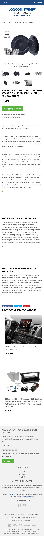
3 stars (9, 449)
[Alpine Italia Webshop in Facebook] (19, 506)
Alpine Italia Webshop (23, 520)
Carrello (39, 2)
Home (3, 23)
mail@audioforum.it (27, 496)
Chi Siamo (22, 474)
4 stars (12, 449)
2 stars (6, 449)
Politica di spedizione (13, 517)
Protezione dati (20, 514)
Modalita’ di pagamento (28, 517)
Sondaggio (7, 461)
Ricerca (22, 471)
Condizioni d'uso (9, 514)
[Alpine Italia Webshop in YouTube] (24, 506)
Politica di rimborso (32, 514)
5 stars (15, 449)
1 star (3, 449)
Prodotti (22, 477)
